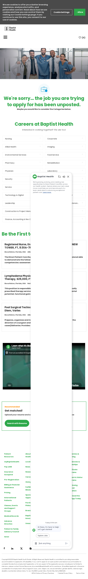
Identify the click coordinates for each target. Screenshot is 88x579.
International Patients (10, 499)
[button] (61, 12)
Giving (28, 482)
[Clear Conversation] (59, 176)
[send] (66, 543)
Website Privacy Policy (65, 573)
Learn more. (47, 192)
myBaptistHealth (11, 462)
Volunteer (29, 523)
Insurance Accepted (8, 473)
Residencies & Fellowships (74, 463)
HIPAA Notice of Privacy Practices (43, 573)
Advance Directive (8, 522)
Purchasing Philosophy (30, 504)
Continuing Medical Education (72, 488)
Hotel (6, 537)
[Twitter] (21, 548)
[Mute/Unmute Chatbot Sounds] (64, 176)
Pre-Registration (11, 480)
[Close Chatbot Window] (68, 176)
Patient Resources (9, 455)
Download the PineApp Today (74, 497)
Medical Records (11, 516)
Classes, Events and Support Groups (11, 508)
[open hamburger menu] (5, 37)
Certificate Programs (72, 470)
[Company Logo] (10, 28)
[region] (51, 360)
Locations (29, 462)
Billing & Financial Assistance (11, 486)
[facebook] (4, 548)
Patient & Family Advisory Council (11, 530)
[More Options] (35, 543)
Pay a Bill (8, 467)
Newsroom (30, 472)
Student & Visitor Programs (75, 478)
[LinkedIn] (12, 548)
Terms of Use (80, 573)
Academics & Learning (73, 455)
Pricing (7, 492)
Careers (29, 477)
